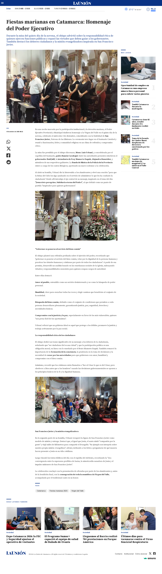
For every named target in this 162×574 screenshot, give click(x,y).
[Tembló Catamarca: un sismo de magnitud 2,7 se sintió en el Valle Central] (125, 159)
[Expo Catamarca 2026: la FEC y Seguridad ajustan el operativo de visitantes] (23, 518)
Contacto (118, 554)
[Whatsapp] (19, 142)
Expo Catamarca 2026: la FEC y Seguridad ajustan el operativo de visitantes (23, 539)
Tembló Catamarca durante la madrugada (140, 106)
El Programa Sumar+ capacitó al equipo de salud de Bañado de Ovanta (61, 539)
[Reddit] (19, 162)
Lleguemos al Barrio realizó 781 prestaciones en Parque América (100, 539)
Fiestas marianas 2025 (58, 491)
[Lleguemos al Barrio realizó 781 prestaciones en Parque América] (100, 518)
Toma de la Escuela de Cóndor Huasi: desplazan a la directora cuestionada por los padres (140, 143)
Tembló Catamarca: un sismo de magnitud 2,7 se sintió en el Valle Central (140, 163)
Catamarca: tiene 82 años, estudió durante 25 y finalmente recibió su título (141, 124)
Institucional (129, 554)
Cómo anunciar (141, 554)
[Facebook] (19, 155)
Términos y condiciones (73, 554)
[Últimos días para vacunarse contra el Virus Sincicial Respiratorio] (138, 518)
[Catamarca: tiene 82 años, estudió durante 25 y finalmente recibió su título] (125, 120)
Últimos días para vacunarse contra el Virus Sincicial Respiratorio (137, 539)
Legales (85, 554)
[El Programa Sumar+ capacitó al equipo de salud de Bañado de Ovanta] (62, 518)
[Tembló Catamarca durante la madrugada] (125, 104)
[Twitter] (19, 148)
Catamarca (41, 491)
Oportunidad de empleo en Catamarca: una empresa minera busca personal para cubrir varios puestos (135, 89)
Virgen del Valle (77, 491)
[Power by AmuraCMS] (150, 558)
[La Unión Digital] (82, 3)
